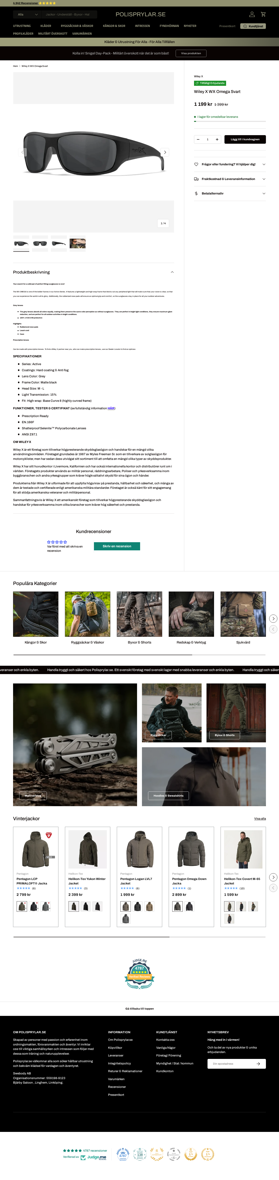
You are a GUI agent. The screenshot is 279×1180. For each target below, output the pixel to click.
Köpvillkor (115, 1047)
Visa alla (260, 818)
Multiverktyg (33, 795)
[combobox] (55, 14)
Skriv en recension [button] (117, 546)
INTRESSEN (142, 25)
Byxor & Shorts (139, 642)
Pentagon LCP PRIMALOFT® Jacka (32, 881)
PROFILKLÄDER (23, 33)
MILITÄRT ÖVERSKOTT (52, 33)
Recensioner (117, 1086)
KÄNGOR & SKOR (114, 25)
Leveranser (115, 1055)
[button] (263, 14)
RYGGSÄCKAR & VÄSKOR (77, 25)
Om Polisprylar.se (120, 1039)
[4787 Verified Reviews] (139, 990)
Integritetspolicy (119, 1063)
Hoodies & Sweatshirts (168, 795)
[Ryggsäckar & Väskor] (87, 614)
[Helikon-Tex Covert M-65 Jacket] (243, 849)
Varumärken (116, 1079)
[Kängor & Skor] (35, 614)
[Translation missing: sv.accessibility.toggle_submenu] (33, 25)
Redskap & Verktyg (191, 642)
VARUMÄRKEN (82, 33)
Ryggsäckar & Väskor (87, 642)
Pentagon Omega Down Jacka (189, 881)
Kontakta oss (165, 1039)
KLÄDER (45, 25)
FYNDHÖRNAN (169, 25)
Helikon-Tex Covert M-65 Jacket (242, 881)
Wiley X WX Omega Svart (35, 66)
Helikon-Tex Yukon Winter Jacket (87, 881)
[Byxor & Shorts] (139, 614)
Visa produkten (191, 53)
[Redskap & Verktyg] (191, 614)
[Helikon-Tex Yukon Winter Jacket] (87, 849)
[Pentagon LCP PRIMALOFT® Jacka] (36, 849)
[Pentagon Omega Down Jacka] (191, 849)
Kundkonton (165, 1071)
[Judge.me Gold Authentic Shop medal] (156, 1154)
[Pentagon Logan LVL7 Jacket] (139, 849)
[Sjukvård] (243, 614)
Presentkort (227, 26)
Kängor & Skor (36, 642)
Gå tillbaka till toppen (139, 1008)
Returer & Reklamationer (125, 1071)
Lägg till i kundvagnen (245, 139)
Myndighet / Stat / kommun (174, 1063)
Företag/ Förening (168, 1055)
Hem (15, 66)
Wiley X (198, 76)
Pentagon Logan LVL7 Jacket (136, 881)
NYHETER (190, 25)
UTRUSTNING (22, 25)
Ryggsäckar (158, 735)
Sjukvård (243, 642)
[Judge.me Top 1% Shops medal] (190, 1154)
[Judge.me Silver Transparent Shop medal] (173, 1154)
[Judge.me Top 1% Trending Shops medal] (207, 1154)
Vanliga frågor (165, 1047)
